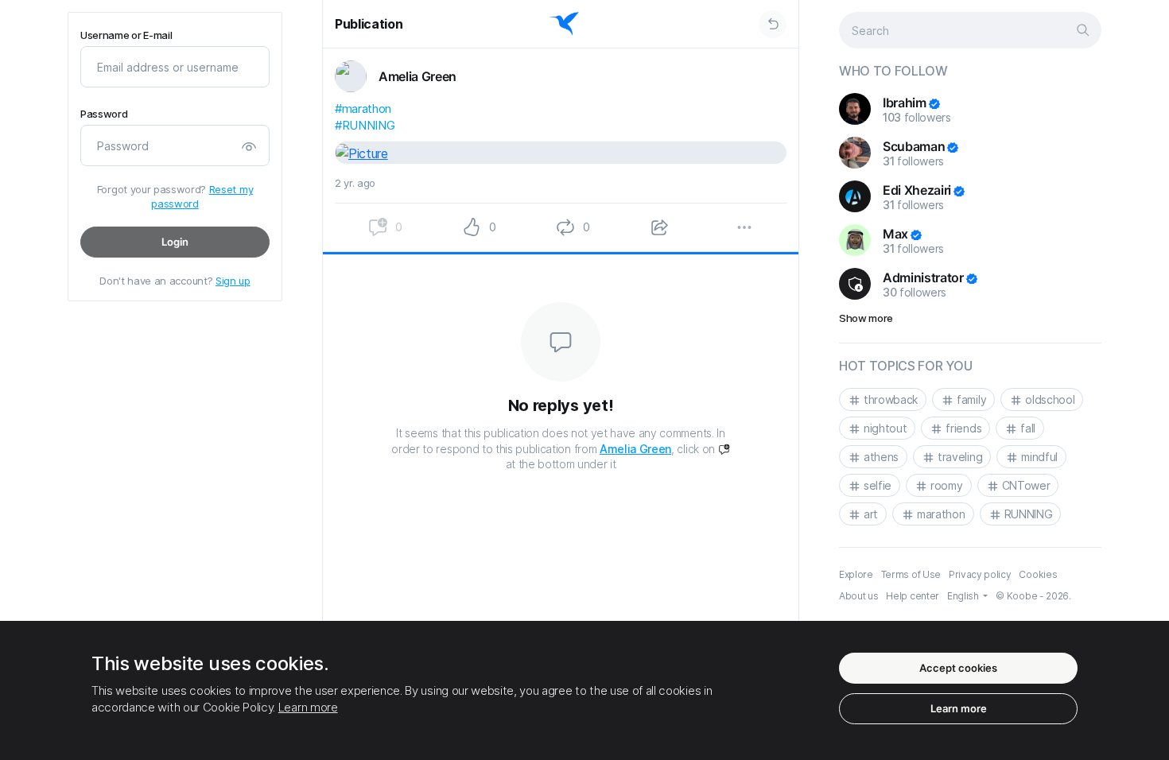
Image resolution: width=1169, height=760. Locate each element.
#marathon (363, 108)
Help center (912, 596)
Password (103, 114)
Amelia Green (635, 449)
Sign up (233, 280)
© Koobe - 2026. (1033, 596)
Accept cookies (958, 667)
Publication (368, 23)
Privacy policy (980, 574)
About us (858, 596)
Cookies (1038, 574)
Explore (856, 574)
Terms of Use (911, 574)
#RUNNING (364, 125)
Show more (866, 318)
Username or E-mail (126, 35)
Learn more (308, 707)
